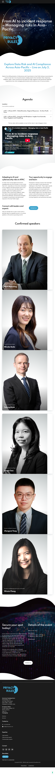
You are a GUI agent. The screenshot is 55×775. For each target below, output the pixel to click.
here (6, 760)
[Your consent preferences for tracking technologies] (52, 772)
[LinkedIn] (3, 749)
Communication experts (7, 739)
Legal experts (5, 735)
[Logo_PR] (13, 40)
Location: (4, 104)
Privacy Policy (24, 765)
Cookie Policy (31, 765)
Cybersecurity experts (7, 737)
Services (4, 718)
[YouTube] (6, 749)
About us (4, 716)
